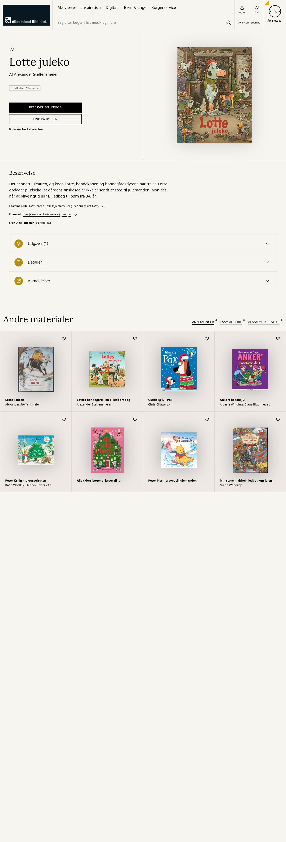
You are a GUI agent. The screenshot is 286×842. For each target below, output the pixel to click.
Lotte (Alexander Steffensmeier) (41, 214)
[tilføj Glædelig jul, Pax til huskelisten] (206, 339)
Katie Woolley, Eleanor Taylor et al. (29, 485)
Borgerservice (163, 7)
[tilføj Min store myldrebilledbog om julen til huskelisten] (278, 419)
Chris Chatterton (159, 404)
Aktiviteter (67, 7)
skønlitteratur (43, 223)
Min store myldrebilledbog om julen (246, 480)
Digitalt (112, 7)
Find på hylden (45, 119)
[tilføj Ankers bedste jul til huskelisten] (278, 339)
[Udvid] (103, 206)
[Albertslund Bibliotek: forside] (26, 15)
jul (69, 214)
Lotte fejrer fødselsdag (59, 206)
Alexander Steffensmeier (36, 74)
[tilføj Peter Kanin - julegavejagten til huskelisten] (63, 419)
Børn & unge (135, 7)
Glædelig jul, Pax (160, 400)
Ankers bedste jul (232, 400)
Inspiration (91, 7)
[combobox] (143, 22)
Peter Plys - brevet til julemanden (172, 480)
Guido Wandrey (231, 485)
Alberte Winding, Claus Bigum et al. (245, 404)
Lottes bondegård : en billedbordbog (103, 400)
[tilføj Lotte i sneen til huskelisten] (63, 339)
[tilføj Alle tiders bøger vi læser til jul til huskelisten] (135, 419)
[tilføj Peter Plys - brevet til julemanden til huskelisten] (206, 419)
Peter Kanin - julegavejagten (25, 480)
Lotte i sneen (36, 206)
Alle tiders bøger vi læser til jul (99, 480)
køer (64, 214)
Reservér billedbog (45, 107)
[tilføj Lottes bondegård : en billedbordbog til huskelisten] (135, 339)
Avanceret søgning (249, 23)
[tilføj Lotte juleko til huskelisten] (11, 49)
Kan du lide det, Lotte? (86, 206)
